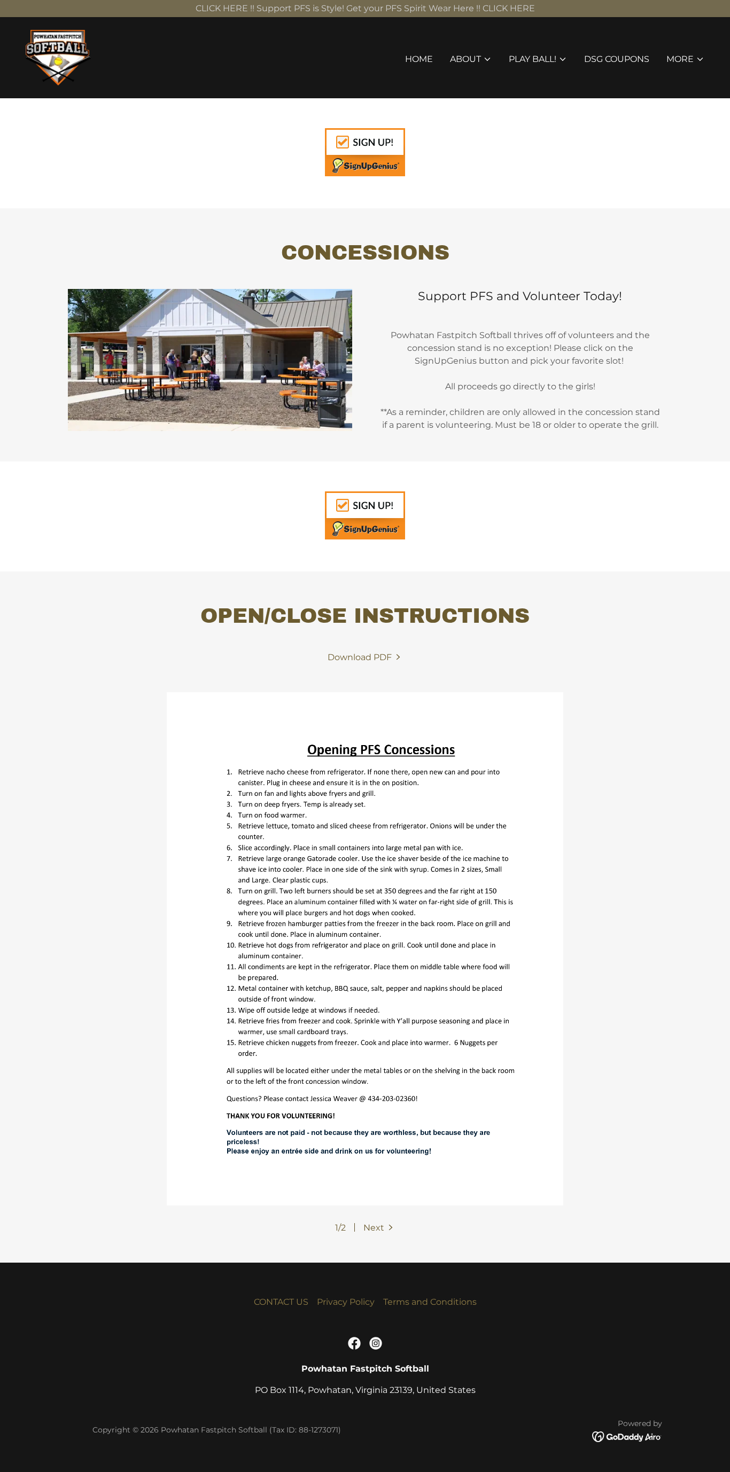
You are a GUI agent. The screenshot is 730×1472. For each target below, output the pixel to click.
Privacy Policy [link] (346, 1302)
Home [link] (419, 59)
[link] (58, 57)
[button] (471, 59)
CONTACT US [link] (281, 1302)
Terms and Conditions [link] (430, 1302)
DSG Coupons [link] (616, 59)
